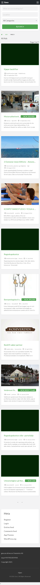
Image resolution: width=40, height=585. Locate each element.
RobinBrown (22, 73)
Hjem (20, 573)
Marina (20, 258)
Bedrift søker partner (13, 345)
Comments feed (10, 531)
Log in (6, 523)
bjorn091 (14, 120)
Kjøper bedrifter (11, 69)
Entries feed (9, 527)
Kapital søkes (10, 349)
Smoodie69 (15, 304)
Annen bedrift (10, 213)
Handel (8, 394)
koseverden (18, 349)
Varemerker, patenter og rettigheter (16, 166)
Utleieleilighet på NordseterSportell (20, 481)
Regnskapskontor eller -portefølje (19, 435)
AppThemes (9, 535)
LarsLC (20, 439)
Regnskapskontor (11, 254)
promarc (14, 394)
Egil (28, 166)
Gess (6, 2)
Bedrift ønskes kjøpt (11, 73)
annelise (17, 213)
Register (7, 520)
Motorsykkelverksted (13, 116)
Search (21, 27)
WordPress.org (10, 539)
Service (8, 120)
